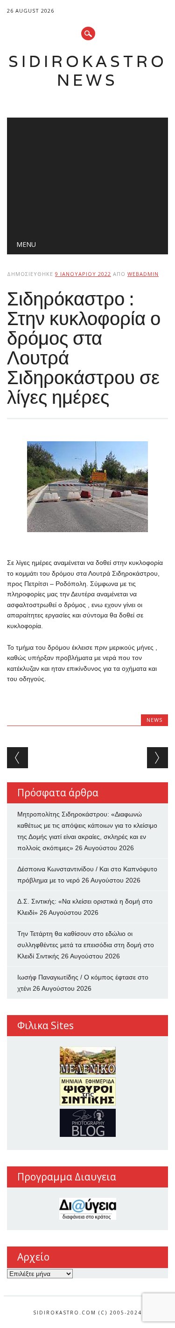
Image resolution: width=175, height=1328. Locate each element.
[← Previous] (17, 757)
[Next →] (157, 757)
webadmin (143, 273)
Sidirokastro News (87, 70)
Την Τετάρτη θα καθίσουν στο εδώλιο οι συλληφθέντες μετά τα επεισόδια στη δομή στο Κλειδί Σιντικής (85, 945)
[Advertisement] (87, 174)
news (154, 719)
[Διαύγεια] (87, 1209)
